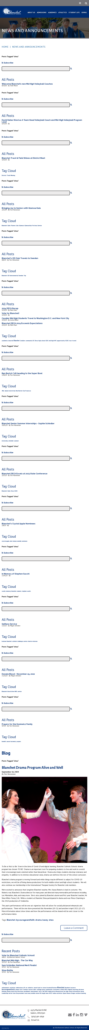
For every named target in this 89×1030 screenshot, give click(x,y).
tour (70, 340)
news (47, 993)
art (26, 987)
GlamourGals (28, 225)
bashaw (4, 641)
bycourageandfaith (25, 920)
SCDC (67, 340)
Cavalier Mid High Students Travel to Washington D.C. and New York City (35, 318)
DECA (66, 989)
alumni (7, 391)
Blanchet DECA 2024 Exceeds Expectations (22, 323)
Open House (67, 993)
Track (8, 175)
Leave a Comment (74, 928)
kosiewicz (13, 741)
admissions (19, 987)
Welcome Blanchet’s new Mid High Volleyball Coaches (27, 84)
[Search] (71, 68)
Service (40, 225)
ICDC (47, 340)
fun (64, 991)
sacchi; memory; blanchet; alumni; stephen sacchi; (16, 591)
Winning (13, 175)
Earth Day (14, 991)
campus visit (19, 989)
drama (38, 920)
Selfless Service (9, 624)
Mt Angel (42, 993)
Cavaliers (22, 340)
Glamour (21, 225)
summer (16, 441)
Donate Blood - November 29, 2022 (18, 674)
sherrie (30, 641)
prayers (19, 741)
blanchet (9, 641)
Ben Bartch (19, 391)
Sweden (21, 275)
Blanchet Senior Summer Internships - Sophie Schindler (28, 423)
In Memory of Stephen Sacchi (15, 574)
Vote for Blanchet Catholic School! (18, 955)
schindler (11, 441)
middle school (35, 993)
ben (14, 391)
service (25, 641)
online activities (57, 993)
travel (74, 340)
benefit (4, 741)
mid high (51, 340)
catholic (14, 641)
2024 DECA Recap (10, 308)
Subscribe (8, 63)
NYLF (50, 993)
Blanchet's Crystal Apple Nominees (18, 524)
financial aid (59, 991)
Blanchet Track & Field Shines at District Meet (23, 158)
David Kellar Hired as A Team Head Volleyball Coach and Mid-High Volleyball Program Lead (42, 121)
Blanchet (4, 225)
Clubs (9, 225)
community (29, 340)
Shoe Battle (7, 970)
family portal (52, 991)
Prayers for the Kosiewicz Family (17, 724)
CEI (8, 275)
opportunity (61, 340)
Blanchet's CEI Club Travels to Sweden (20, 258)
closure (30, 989)
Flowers (13, 225)
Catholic (25, 989)
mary (29, 993)
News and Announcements (29, 46)
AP (24, 987)
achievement (5, 987)
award (35, 987)
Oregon (73, 993)
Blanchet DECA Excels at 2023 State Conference (24, 474)
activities (12, 987)
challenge (20, 641)
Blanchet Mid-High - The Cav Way (17, 960)
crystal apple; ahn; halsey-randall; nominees (14, 541)
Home (5, 46)
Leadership (5, 993)
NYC (55, 340)
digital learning (73, 989)
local (26, 993)
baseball (49, 987)
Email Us (35, 1020)
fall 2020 (44, 991)
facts (40, 991)
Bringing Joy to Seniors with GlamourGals (21, 208)
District (4, 175)
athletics (30, 987)
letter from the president (16, 993)
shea (51, 920)
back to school (42, 987)
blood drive (10, 691)
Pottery (34, 225)
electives (20, 991)
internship (5, 441)
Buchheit (67, 987)
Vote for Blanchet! (10, 313)
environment (34, 991)
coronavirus (56, 989)
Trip (25, 275)
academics (5, 340)
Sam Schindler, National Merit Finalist (19, 965)
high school (41, 340)
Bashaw (54, 987)
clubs (34, 989)
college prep (41, 989)
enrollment (27, 991)
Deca (36, 340)
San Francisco (27, 391)
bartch (11, 391)
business (73, 987)
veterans (35, 641)
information (76, 991)
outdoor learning (81, 993)
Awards (10, 340)
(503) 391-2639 (37, 1016)
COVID (62, 989)
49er (3, 391)
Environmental (14, 275)
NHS (16, 691)
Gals (17, 225)
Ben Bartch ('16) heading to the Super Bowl (22, 373)
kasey (45, 920)
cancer (8, 741)
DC (33, 340)
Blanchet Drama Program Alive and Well (32, 768)
